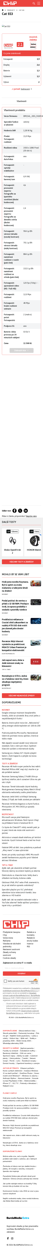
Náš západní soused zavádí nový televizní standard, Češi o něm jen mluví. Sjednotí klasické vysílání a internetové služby (19, 746)
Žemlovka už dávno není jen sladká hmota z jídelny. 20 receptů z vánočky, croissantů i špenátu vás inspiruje (19, 1168)
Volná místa (8, 938)
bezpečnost (8, 814)
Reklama (6, 941)
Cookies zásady (9, 958)
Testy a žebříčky (10, 763)
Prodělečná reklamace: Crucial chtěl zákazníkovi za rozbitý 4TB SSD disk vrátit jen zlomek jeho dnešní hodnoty (15, 625)
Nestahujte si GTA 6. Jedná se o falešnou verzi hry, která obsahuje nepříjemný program (15, 680)
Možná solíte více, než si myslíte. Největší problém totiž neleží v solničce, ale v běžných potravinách (20, 1158)
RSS (28, 946)
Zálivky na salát (22, 1056)
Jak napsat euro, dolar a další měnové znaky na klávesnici (13, 663)
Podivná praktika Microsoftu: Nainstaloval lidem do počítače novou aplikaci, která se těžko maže (20, 736)
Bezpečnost (6, 688)
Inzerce (30, 944)
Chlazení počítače (27, 1068)
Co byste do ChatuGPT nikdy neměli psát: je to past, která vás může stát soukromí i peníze (20, 830)
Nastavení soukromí (11, 949)
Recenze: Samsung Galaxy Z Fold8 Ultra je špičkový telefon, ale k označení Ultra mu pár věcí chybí (21, 779)
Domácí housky (9, 1063)
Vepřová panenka (27, 1048)
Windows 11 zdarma (29, 1076)
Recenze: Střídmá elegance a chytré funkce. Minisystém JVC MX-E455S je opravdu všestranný (20, 807)
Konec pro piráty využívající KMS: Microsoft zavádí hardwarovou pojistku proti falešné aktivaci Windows (20, 857)
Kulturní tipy (14, 1038)
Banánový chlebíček (10, 1053)
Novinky (5, 594)
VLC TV (15, 1083)
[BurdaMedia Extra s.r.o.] (16, 924)
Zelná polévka (15, 1058)
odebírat (22, 974)
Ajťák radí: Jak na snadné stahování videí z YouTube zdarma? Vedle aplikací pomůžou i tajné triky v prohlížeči (20, 902)
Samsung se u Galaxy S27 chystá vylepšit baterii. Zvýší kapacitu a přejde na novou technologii (19, 756)
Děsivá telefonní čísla (27, 1031)
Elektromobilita (8, 654)
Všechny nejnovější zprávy (22, 696)
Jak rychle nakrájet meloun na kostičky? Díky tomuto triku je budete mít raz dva (20, 1185)
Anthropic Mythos (9, 1078)
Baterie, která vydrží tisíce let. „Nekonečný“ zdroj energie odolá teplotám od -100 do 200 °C (21, 726)
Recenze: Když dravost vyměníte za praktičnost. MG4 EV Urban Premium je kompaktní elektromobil (14, 646)
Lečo (18, 1061)
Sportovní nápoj (9, 1056)
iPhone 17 (7, 1083)
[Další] (39, 542)
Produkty (11, 10)
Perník (12, 1061)
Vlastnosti (21, 101)
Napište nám (31, 516)
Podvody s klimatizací (28, 1083)
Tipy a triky (6, 669)
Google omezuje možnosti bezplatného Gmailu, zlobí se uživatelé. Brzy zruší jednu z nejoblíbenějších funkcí (21, 716)
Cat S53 (21, 10)
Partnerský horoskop (26, 1033)
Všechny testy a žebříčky (22, 562)
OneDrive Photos (26, 1073)
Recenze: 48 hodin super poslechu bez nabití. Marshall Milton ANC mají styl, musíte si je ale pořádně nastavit (21, 769)
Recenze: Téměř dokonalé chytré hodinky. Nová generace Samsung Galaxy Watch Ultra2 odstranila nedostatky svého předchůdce (21, 789)
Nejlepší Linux (8, 1086)
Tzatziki (25, 1058)
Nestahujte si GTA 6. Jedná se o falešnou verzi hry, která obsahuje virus (20, 1144)
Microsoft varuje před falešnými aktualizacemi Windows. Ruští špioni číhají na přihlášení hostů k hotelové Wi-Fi (20, 820)
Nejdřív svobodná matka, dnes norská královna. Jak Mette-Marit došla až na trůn (21, 1199)
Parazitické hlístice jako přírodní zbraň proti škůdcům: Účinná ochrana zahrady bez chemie (20, 1177)
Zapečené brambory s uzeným (28, 1063)
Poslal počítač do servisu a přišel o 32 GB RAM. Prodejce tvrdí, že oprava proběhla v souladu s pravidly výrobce (15, 605)
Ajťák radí (24, 1038)
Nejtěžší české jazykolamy (20, 1036)
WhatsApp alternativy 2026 (13, 1043)
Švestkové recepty (29, 1061)
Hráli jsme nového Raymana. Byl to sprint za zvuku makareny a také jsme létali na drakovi (15, 586)
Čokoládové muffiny (27, 1051)
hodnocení (25, 89)
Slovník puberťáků (10, 1033)
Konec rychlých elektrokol (12, 1071)
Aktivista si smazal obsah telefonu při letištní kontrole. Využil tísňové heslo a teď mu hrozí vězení (21, 840)
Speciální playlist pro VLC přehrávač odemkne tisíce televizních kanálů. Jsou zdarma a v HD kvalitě (19, 892)
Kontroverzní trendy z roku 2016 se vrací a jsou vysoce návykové (21, 1192)
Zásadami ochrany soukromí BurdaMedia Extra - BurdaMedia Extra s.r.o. (21, 995)
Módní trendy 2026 (23, 1041)
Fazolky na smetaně (10, 1051)
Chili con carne (25, 1053)
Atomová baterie (24, 1078)
